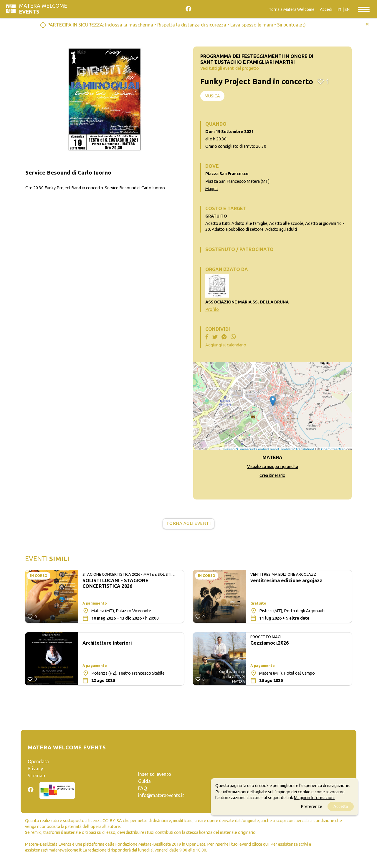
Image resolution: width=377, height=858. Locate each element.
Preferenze (311, 806)
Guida (144, 781)
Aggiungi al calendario (225, 345)
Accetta (340, 806)
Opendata (38, 761)
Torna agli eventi (188, 523)
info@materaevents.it (161, 795)
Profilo (212, 309)
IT (340, 9)
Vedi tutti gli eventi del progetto (229, 68)
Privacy (35, 768)
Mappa (211, 188)
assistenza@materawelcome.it (53, 850)
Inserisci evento (154, 774)
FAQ (142, 788)
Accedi (326, 9)
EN (347, 9)
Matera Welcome (43, 8)
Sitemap (36, 775)
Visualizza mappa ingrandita (272, 466)
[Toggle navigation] (364, 9)
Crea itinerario (272, 475)
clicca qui (260, 844)
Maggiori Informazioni (314, 797)
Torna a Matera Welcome (292, 9)
